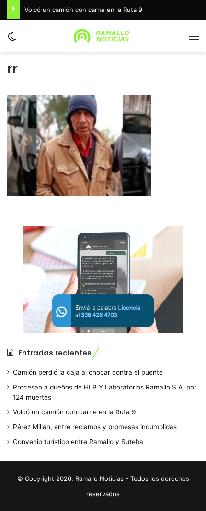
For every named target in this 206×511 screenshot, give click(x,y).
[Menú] (194, 39)
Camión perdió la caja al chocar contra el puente (88, 372)
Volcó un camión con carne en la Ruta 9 (83, 9)
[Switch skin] (12, 39)
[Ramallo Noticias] (103, 35)
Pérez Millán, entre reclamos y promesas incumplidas (95, 427)
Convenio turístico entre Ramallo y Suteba (78, 441)
